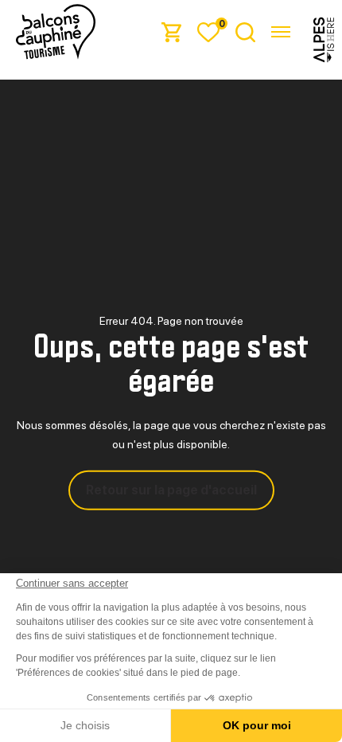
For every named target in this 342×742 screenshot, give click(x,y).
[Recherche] (245, 31)
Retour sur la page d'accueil (171, 490)
